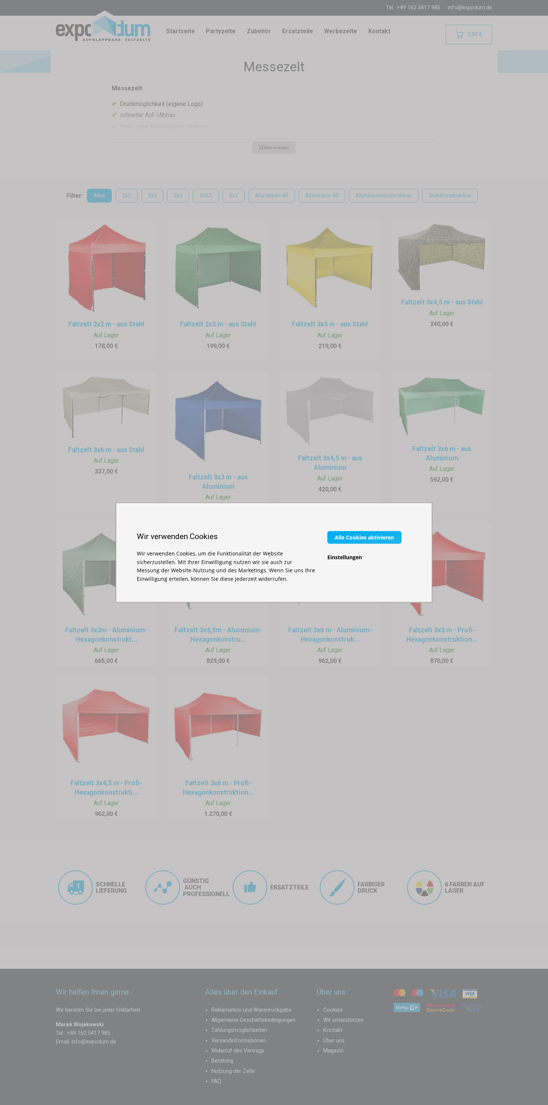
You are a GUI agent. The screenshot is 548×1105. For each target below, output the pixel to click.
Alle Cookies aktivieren (364, 537)
